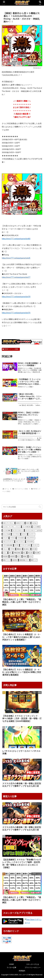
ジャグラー (31, 534)
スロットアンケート (8, 541)
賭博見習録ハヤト (23, 560)
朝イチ (19, 556)
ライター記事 (11, 967)
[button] (40, 507)
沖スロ (30, 556)
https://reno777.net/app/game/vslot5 (16, 258)
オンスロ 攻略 (6, 530)
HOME (11, 964)
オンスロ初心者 (26, 526)
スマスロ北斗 (20, 537)
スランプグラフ (30, 537)
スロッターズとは (32, 964)
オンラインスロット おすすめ (33, 530)
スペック (5, 537)
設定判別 (14, 560)
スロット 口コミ (20, 541)
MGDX (27, 523)
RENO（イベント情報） (11, 349)
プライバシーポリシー (33, 967)
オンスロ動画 (36, 526)
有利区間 (12, 556)
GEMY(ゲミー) (19, 523)
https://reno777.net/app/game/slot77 (16, 277)
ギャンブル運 (6, 534)
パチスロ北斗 (30, 541)
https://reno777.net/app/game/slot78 (16, 297)
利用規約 (22, 971)
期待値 (24, 556)
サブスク (24, 534)
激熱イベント (6, 560)
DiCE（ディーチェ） (8, 523)
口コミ (4, 552)
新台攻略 (37, 552)
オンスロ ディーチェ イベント (11, 526)
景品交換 (5, 556)
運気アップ (34, 560)
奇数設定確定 (17, 552)
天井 (10, 552)
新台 (24, 552)
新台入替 (30, 552)
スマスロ (12, 537)
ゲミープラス (15, 534)
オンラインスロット (18, 530)
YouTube (34, 523)
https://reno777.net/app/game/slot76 (16, 313)
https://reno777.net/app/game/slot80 (16, 239)
